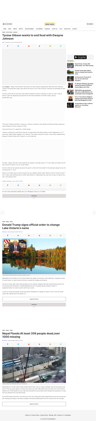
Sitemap (51, 415)
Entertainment (29, 28)
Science (74, 28)
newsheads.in (52, 419)
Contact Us (60, 415)
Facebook (30, 191)
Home (4, 28)
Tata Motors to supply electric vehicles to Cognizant (2, 212)
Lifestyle (54, 28)
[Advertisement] (48, 10)
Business (47, 28)
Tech (60, 28)
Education (67, 28)
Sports (21, 28)
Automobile (39, 28)
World (15, 28)
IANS (3, 42)
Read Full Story (34, 299)
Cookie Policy (44, 415)
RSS (55, 415)
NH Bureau (4, 231)
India (9, 28)
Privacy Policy (35, 415)
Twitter (43, 191)
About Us (28, 415)
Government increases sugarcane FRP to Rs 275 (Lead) (94, 212)
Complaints (67, 415)
